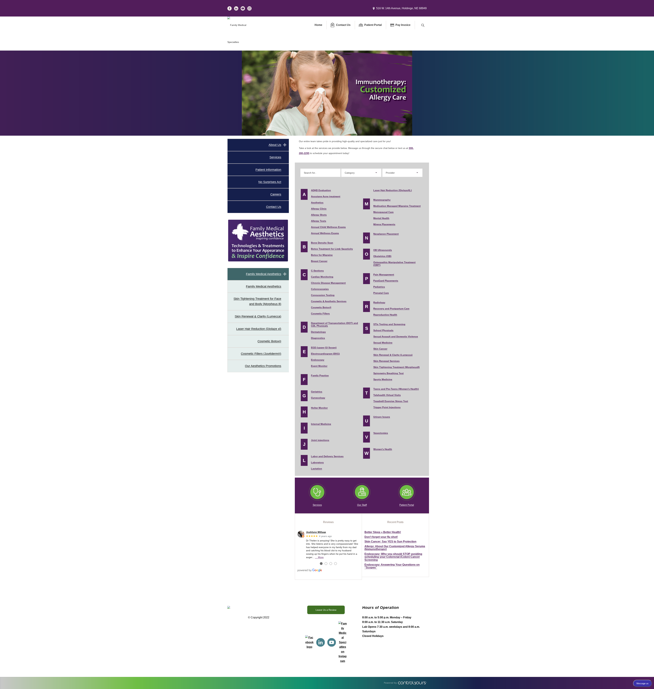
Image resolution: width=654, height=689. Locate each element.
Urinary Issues (381, 416)
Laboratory (317, 462)
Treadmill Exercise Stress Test (390, 401)
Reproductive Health (385, 314)
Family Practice (320, 375)
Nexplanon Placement (386, 234)
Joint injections (320, 440)
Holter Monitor (319, 407)
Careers (275, 194)
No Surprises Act (269, 182)
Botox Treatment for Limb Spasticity (332, 248)
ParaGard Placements (385, 280)
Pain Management (383, 274)
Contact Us (273, 207)
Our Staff (362, 504)
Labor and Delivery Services (327, 456)
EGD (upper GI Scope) (324, 347)
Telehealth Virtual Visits (387, 395)
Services (275, 157)
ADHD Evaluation (321, 190)
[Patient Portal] (406, 492)
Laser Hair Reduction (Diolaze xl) (258, 329)
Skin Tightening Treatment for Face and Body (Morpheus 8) (257, 301)
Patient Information (268, 169)
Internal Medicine (321, 424)
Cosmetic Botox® (269, 341)
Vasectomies (380, 433)
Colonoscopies (320, 289)
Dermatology (318, 332)
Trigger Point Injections (387, 407)
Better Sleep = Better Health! (382, 532)
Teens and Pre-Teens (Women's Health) (396, 389)
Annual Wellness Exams (325, 233)
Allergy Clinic (318, 208)
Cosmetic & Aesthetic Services (328, 301)
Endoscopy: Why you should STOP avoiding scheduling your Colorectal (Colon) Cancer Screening (393, 556)
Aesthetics (317, 202)
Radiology (379, 302)
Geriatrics (316, 391)
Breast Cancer (319, 261)
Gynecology (318, 397)
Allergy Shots (319, 214)
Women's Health (382, 449)
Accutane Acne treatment (325, 196)
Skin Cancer (380, 348)
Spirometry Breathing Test (388, 373)
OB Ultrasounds (382, 250)
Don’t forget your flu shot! (381, 536)
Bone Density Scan (322, 242)
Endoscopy (317, 359)
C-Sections (317, 270)
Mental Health (381, 218)
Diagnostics (318, 338)
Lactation (316, 468)
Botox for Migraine (322, 255)
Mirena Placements (384, 224)
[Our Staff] (361, 492)
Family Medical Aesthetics (263, 274)
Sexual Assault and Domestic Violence (395, 336)
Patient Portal (406, 504)
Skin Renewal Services (386, 361)
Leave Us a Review (326, 609)
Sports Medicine (382, 379)
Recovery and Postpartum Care (391, 308)
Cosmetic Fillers (320, 313)
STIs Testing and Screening (389, 324)
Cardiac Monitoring (322, 276)
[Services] (317, 492)
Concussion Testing (322, 295)
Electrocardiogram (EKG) (325, 353)
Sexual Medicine (382, 342)
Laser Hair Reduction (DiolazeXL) (392, 190)
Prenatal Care (381, 293)
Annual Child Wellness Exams (328, 227)
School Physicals (383, 330)
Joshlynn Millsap (316, 532)
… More (319, 557)
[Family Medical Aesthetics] (258, 240)
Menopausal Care (383, 212)
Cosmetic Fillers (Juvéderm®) (261, 353)
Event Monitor (319, 366)
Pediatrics (379, 286)
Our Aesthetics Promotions (263, 366)
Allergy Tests (318, 221)
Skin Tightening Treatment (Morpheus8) (396, 367)
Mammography (382, 199)
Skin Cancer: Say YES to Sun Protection (390, 541)
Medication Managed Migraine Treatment (397, 206)
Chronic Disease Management (328, 283)
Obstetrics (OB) (382, 256)
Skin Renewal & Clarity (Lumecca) (258, 316)
